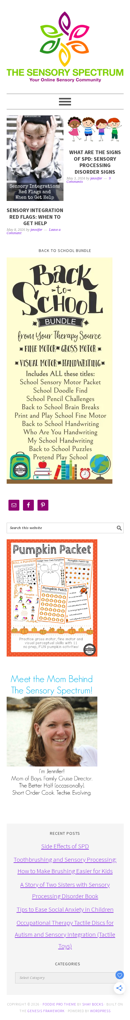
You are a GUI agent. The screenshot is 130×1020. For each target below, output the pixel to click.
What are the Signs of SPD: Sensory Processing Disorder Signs (95, 162)
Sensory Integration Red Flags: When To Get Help (35, 217)
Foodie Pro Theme (59, 1004)
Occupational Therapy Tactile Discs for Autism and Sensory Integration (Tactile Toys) (65, 934)
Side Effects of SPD (65, 846)
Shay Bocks (92, 1004)
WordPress (100, 1011)
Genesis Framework (46, 1011)
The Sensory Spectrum (65, 44)
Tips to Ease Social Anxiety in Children (65, 909)
